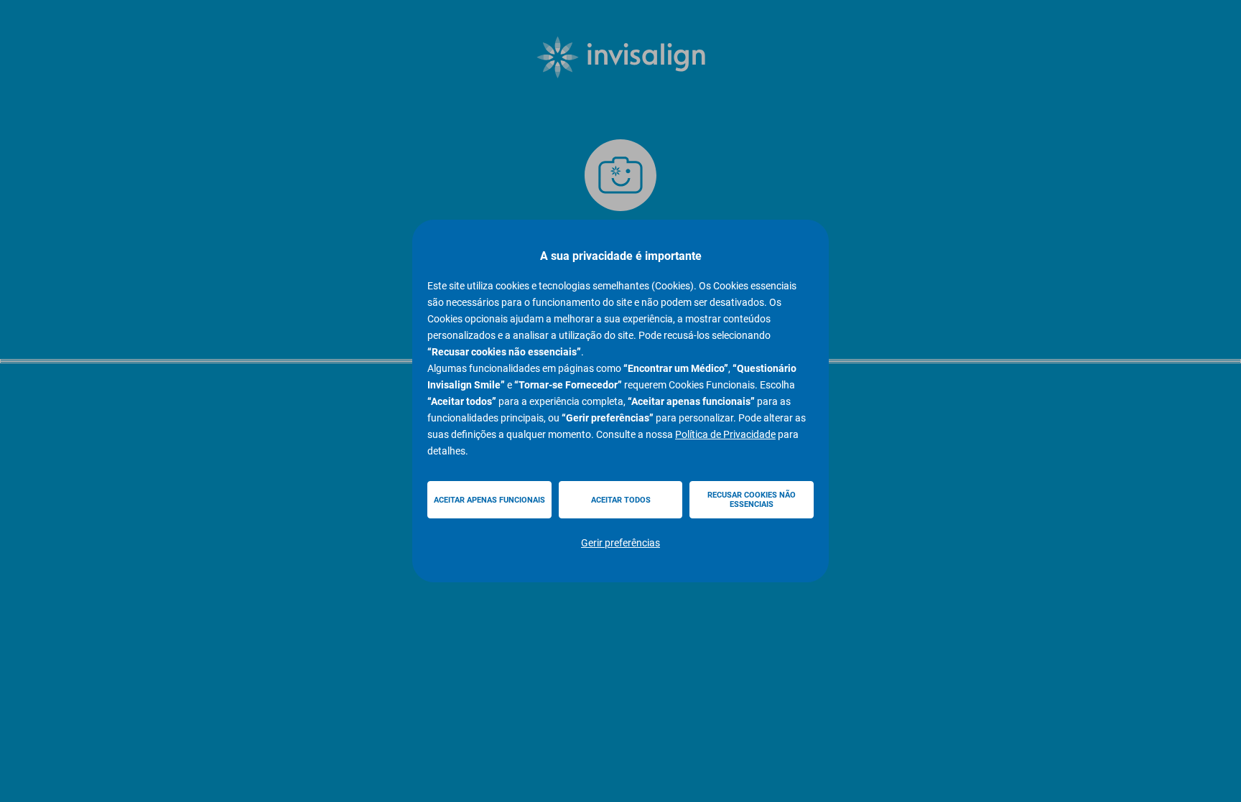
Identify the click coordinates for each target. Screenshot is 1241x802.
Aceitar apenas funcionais (489, 500)
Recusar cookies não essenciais (751, 499)
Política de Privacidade (725, 434)
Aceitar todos (621, 500)
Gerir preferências (620, 543)
